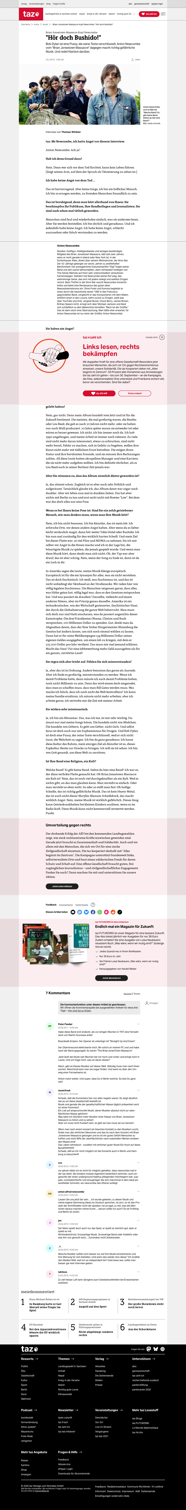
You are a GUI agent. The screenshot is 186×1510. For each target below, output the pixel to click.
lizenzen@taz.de (42, 1491)
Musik (45, 24)
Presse (99, 1384)
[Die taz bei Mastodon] (149, 1350)
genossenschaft (141, 1371)
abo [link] (130, 3)
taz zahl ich (138, 1375)
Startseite (25, 24)
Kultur (36, 24)
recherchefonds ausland (145, 1380)
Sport (24, 1384)
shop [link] (48, 3)
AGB (137, 1491)
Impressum (128, 1491)
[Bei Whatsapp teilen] (99, 912)
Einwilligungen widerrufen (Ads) (112, 1496)
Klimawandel (65, 1394)
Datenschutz (114, 1491)
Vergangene (101, 1431)
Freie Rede (27, 1436)
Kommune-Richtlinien (139, 1486)
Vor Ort (99, 1422)
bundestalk (27, 1417)
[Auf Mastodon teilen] (79, 912)
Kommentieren (66, 905)
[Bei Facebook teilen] (93, 912)
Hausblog (100, 1371)
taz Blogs (137, 1418)
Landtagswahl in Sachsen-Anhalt (72, 1369)
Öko (23, 1371)
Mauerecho (27, 1431)
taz (30, 1349)
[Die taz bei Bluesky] (155, 1350)
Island (61, 1384)
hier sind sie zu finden (79, 1010)
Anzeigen (26, 1474)
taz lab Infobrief (66, 1431)
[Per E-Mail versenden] (73, 912)
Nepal (61, 1375)
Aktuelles (100, 1366)
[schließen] (162, 337)
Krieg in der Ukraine (68, 1380)
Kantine (25, 1465)
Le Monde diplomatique (145, 1427)
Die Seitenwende (104, 1375)
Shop (24, 1469)
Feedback (63, 1459)
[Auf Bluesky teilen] (86, 912)
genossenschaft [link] (141, 3)
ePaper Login (65, 1468)
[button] (163, 14)
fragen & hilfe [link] (59, 3)
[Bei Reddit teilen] (113, 912)
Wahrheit (26, 1398)
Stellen (99, 1380)
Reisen (24, 1460)
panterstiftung (140, 1384)
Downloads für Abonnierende (74, 1473)
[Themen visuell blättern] (134, 14)
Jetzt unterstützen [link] (62, 886)
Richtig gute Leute (68, 1389)
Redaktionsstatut (117, 1486)
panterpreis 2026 (141, 1389)
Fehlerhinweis (81, 905)
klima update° (28, 1426)
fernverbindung (29, 1422)
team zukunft (65, 1417)
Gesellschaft (27, 1375)
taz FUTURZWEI (140, 1423)
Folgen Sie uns (137, 1349)
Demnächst (101, 1417)
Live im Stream (103, 1426)
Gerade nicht (152, 337)
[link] (61, 14)
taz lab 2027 (101, 1436)
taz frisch (63, 1422)
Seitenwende (148, 1491)
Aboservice (64, 1464)
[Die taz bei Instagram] (162, 1350)
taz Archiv (137, 1432)
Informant (100, 1491)
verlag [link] (24, 3)
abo (134, 1366)
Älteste (137, 993)
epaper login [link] (157, 3)
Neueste (128, 993)
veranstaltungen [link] (36, 3)
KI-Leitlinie (157, 1486)
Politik (24, 1366)
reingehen (26, 1440)
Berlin (24, 1389)
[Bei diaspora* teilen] (106, 912)
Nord (23, 1394)
